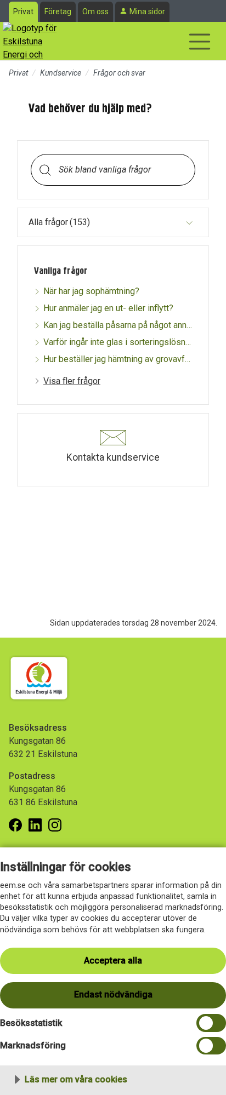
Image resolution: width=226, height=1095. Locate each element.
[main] (113, 313)
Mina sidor (147, 11)
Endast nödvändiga (113, 994)
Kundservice (60, 72)
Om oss (95, 11)
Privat (23, 11)
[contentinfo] (113, 290)
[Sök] (45, 169)
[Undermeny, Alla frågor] (189, 223)
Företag (57, 11)
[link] (67, 381)
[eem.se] (30, 41)
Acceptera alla (113, 960)
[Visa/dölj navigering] (199, 41)
